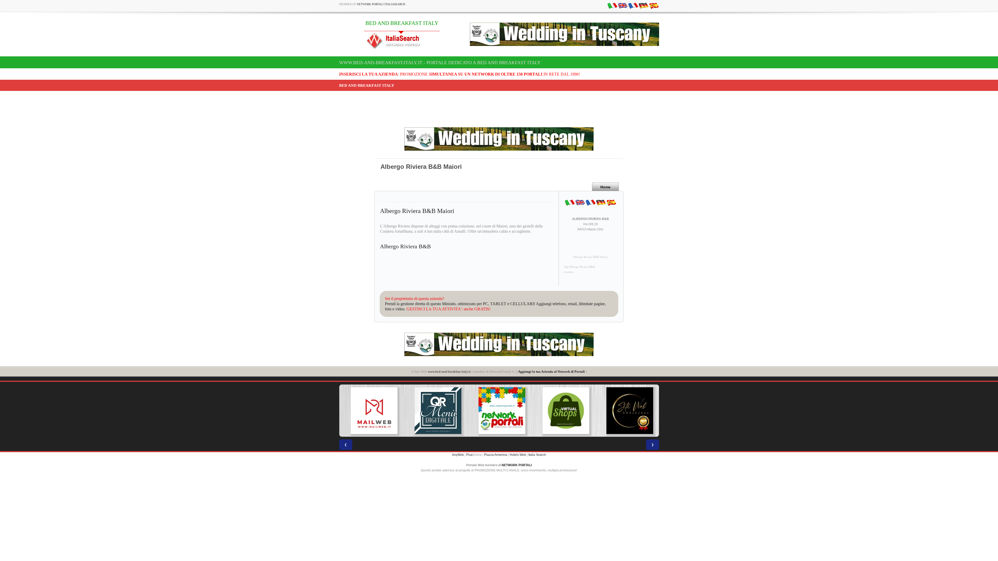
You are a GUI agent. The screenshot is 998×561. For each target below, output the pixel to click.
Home (605, 187)
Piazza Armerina (495, 455)
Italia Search (537, 455)
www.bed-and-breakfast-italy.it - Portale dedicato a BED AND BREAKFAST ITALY (440, 62)
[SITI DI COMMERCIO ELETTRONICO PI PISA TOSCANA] (563, 410)
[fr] (633, 5)
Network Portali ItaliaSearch (381, 4)
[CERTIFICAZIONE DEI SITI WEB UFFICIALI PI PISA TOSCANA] (626, 410)
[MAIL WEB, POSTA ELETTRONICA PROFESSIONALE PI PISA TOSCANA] (371, 410)
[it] (612, 5)
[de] (643, 5)
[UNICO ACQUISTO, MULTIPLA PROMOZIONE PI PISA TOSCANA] (499, 410)
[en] (623, 5)
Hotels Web (518, 455)
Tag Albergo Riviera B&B (579, 266)
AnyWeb (458, 455)
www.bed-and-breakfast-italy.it (449, 371)
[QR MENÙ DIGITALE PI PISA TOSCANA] (435, 410)
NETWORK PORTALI (517, 465)
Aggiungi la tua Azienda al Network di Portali (551, 371)
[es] (654, 5)
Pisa (469, 455)
